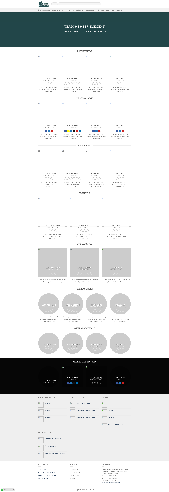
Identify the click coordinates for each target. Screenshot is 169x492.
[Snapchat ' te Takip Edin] (68, 83)
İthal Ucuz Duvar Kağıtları (49, 10)
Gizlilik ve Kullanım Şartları (47, 475)
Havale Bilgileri (75, 475)
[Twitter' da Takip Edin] (49, 83)
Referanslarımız (75, 472)
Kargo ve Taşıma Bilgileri (46, 472)
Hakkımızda (74, 469)
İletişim (72, 478)
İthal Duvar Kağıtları (113, 10)
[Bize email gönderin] (74, 83)
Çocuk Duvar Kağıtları (95, 10)
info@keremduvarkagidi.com (111, 483)
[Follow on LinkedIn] (79, 83)
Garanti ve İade (43, 478)
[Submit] (99, 3)
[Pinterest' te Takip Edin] (51, 83)
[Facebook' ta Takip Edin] (46, 83)
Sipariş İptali (42, 469)
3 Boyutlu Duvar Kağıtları (72, 10)
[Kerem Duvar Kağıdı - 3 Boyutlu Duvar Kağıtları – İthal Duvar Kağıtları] (43, 4)
